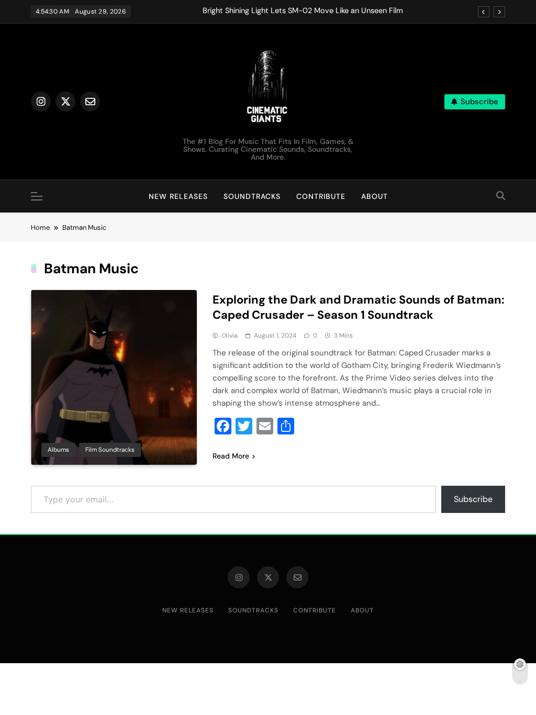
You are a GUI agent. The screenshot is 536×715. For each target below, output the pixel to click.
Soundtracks (252, 196)
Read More (231, 456)
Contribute (320, 196)
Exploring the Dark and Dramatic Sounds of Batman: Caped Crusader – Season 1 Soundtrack (359, 307)
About (374, 196)
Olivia (229, 335)
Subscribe (473, 499)
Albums (58, 449)
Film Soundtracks (110, 449)
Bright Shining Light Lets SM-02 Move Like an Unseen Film (303, 11)
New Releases (178, 196)
